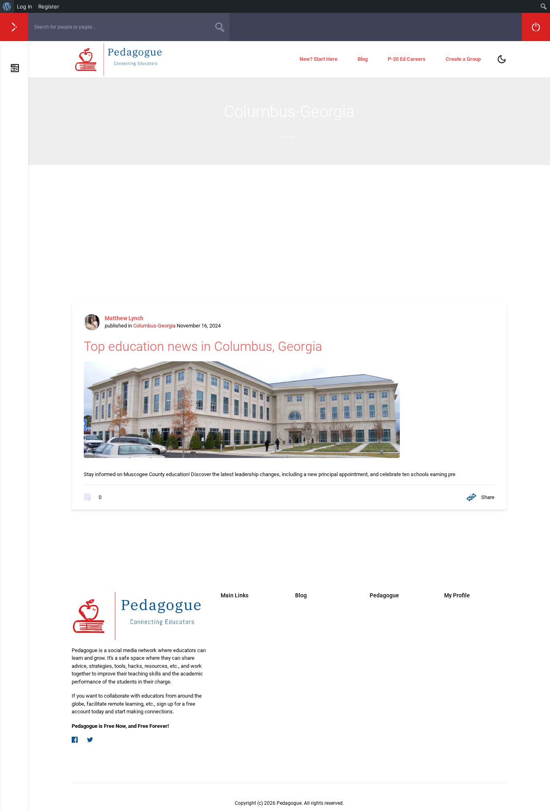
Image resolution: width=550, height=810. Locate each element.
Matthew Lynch (124, 318)
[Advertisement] (289, 225)
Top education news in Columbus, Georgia (203, 346)
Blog (363, 59)
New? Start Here (318, 59)
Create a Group (463, 59)
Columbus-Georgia (154, 326)
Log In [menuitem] (24, 6)
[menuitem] (7, 6)
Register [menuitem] (48, 6)
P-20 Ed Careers (407, 59)
